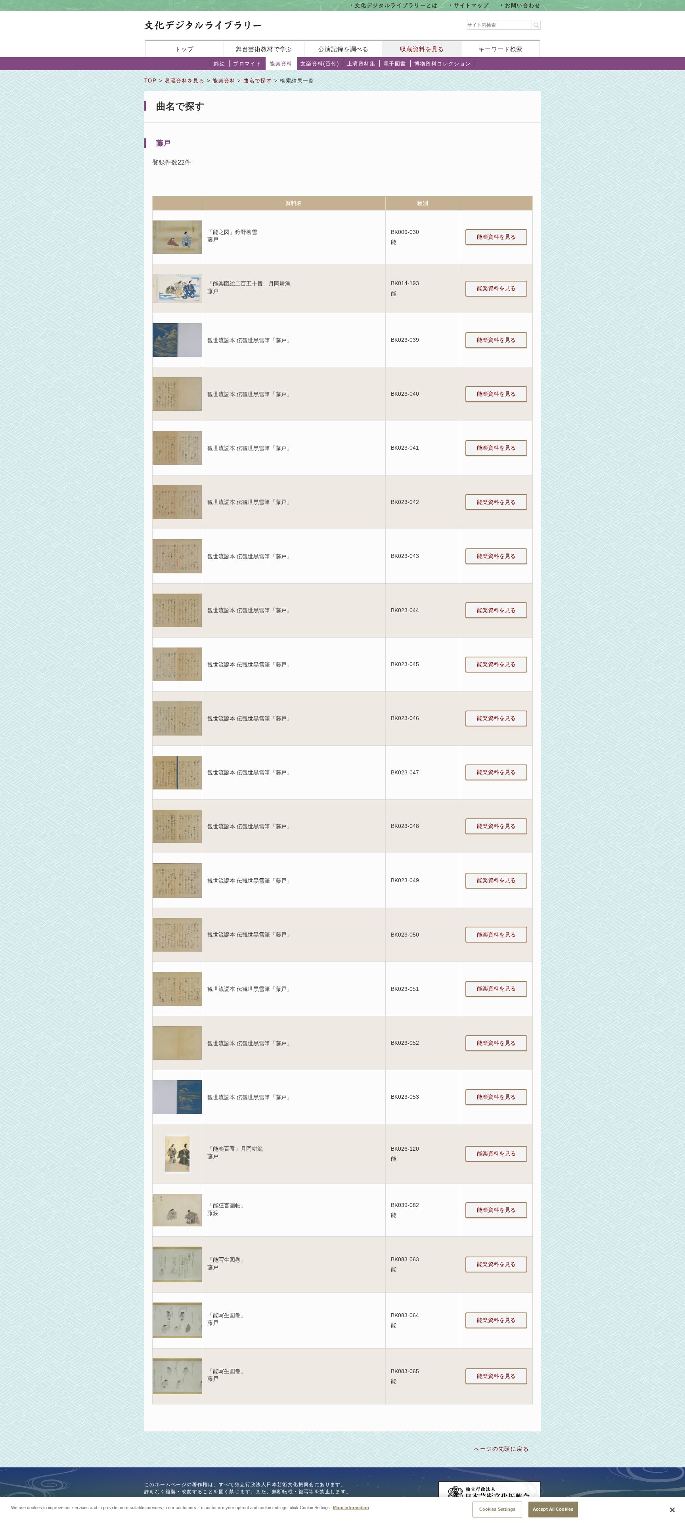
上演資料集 (361, 64)
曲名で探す (257, 81)
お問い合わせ (523, 5)
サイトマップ (472, 5)
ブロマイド (247, 64)
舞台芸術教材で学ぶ (264, 49)
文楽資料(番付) (319, 64)
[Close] (672, 1510)
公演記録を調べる (343, 49)
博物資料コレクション (442, 64)
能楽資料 (281, 64)
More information (351, 1507)
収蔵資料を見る (422, 49)
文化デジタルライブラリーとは (396, 5)
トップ (184, 49)
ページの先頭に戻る (501, 1449)
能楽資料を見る (496, 237)
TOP (150, 81)
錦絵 (219, 64)
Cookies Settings (497, 1509)
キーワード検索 (500, 49)
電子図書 (394, 64)
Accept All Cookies (553, 1509)
